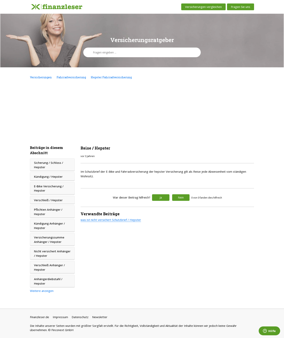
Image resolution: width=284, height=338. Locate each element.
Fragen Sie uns (240, 7)
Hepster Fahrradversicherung (111, 77)
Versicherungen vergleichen (203, 7)
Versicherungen (41, 77)
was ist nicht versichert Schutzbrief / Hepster (111, 220)
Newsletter (99, 317)
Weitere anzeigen (42, 291)
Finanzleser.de (39, 317)
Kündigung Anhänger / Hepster (49, 225)
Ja (161, 197)
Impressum (60, 317)
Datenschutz (80, 317)
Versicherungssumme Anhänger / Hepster (49, 239)
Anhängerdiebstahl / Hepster (48, 281)
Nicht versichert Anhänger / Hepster (52, 253)
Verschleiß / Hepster (48, 200)
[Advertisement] (142, 112)
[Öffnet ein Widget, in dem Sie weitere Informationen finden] (269, 331)
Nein (181, 197)
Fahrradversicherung (71, 77)
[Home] (57, 7)
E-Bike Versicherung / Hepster (49, 188)
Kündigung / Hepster (48, 176)
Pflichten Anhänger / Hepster (48, 212)
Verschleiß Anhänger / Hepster (49, 267)
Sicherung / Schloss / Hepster (48, 165)
